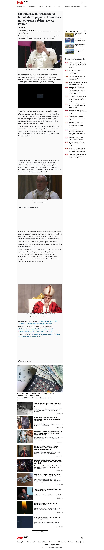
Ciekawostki (57, 6)
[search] (85, 2)
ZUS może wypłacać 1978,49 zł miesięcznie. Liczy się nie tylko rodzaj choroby (77, 78)
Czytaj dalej (40, 532)
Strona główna (21, 6)
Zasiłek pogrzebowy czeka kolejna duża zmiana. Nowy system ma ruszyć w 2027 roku (77, 156)
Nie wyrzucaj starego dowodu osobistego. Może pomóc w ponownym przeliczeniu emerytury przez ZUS (77, 132)
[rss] (82, 2)
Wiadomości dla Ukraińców (72, 6)
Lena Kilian (25, 36)
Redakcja (78, 542)
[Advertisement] (40, 148)
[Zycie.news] (22, 2)
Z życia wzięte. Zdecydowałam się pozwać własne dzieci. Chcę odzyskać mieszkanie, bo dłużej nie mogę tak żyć (77, 99)
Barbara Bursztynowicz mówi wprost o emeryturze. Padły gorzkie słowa (78, 112)
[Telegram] (22, 27)
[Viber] (25, 27)
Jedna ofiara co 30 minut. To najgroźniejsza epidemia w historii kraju (77, 118)
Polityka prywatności (55, 544)
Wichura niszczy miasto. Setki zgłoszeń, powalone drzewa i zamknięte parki (76, 72)
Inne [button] (84, 6)
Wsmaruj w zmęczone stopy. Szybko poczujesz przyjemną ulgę (78, 83)
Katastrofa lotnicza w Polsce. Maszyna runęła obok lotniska (76, 138)
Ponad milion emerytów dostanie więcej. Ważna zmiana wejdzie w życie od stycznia (77, 105)
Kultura (48, 6)
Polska (41, 6)
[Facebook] (19, 27)
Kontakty (46, 544)
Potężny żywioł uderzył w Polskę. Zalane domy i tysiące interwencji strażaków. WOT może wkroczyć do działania (78, 65)
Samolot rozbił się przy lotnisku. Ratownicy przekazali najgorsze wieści (77, 144)
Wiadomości (32, 6)
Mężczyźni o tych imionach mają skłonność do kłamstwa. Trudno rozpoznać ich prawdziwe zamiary (77, 150)
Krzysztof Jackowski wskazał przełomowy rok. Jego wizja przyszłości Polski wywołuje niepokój (76, 125)
